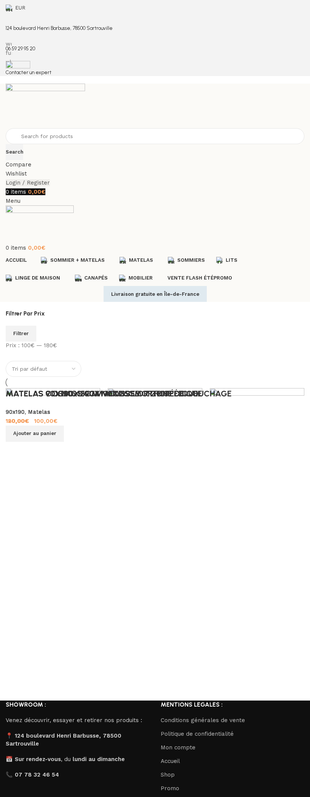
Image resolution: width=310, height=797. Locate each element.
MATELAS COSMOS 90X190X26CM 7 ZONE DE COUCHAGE (119, 393)
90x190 (15, 412)
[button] (35, 433)
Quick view (240, 460)
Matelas (39, 412)
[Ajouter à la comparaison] (219, 460)
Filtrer (21, 333)
